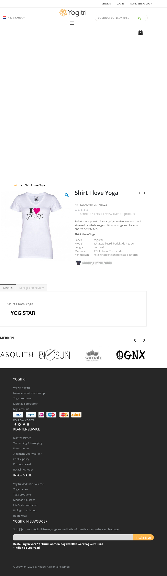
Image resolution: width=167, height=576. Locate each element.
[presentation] (134, 340)
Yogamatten (20, 489)
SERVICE (106, 3)
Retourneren (21, 448)
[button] (67, 198)
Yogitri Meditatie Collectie (28, 484)
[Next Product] (144, 193)
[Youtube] (28, 424)
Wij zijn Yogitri (21, 388)
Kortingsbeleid (22, 464)
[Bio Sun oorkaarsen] (54, 355)
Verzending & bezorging (27, 443)
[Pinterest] (23, 424)
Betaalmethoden (23, 469)
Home (15, 185)
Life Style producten (25, 505)
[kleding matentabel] (94, 265)
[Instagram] (19, 424)
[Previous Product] (139, 193)
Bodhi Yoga (20, 515)
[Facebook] (15, 424)
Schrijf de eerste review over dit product (107, 213)
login (120, 3)
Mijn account (21, 409)
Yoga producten (22, 398)
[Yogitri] (73, 13)
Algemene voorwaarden (27, 453)
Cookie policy (21, 459)
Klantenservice (22, 438)
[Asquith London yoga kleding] (16, 355)
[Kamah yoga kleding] (92, 355)
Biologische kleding (24, 510)
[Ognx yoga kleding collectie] (130, 355)
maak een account (142, 3)
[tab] (8, 287)
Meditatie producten (25, 403)
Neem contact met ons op (29, 393)
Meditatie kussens (24, 500)
